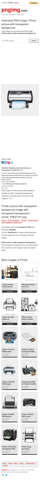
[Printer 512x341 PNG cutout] (29, 402)
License (10, 463)
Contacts (5, 465)
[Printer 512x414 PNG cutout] (9, 337)
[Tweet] (11, 162)
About (4, 463)
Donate (21, 463)
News (15, 463)
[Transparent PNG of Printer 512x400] (29, 370)
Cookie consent (30, 463)
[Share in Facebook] (3, 162)
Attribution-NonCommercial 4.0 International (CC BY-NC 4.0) (16, 169)
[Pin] (8, 162)
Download (10, 291)
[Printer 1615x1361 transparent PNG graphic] (9, 434)
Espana (16, 3)
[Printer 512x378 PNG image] (9, 370)
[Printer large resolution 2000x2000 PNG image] (29, 434)
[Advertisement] (20, 64)
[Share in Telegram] (6, 162)
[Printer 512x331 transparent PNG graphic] (29, 337)
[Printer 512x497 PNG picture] (9, 402)
